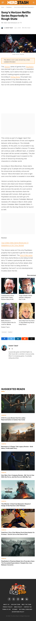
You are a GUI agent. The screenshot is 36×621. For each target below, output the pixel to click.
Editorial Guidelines (25, 609)
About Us (6, 604)
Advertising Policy (18, 611)
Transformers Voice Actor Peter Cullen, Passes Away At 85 (7, 297)
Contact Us (27, 607)
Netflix (10, 332)
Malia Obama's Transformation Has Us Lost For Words (8, 322)
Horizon (4, 332)
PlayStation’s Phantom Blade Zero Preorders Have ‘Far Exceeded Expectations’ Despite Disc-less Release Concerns (17, 563)
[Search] (33, 2)
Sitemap (14, 609)
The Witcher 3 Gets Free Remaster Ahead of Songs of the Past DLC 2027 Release (16, 505)
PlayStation (30, 67)
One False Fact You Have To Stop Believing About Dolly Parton (26, 322)
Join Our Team (15, 604)
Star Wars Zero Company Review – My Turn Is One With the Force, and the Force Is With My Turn (17, 476)
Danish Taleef (9, 27)
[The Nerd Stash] (18, 2)
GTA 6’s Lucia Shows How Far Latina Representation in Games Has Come (13, 419)
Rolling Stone (15, 77)
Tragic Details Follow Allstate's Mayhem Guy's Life (25, 297)
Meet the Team (26, 604)
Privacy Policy (7, 607)
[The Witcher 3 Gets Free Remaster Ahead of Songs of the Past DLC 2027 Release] (18, 489)
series (26, 255)
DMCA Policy (18, 607)
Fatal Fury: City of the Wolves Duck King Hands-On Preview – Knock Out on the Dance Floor (17, 533)
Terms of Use (6, 609)
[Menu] (3, 2)
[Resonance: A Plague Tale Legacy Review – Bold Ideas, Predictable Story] (18, 432)
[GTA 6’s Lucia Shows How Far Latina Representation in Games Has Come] (18, 403)
